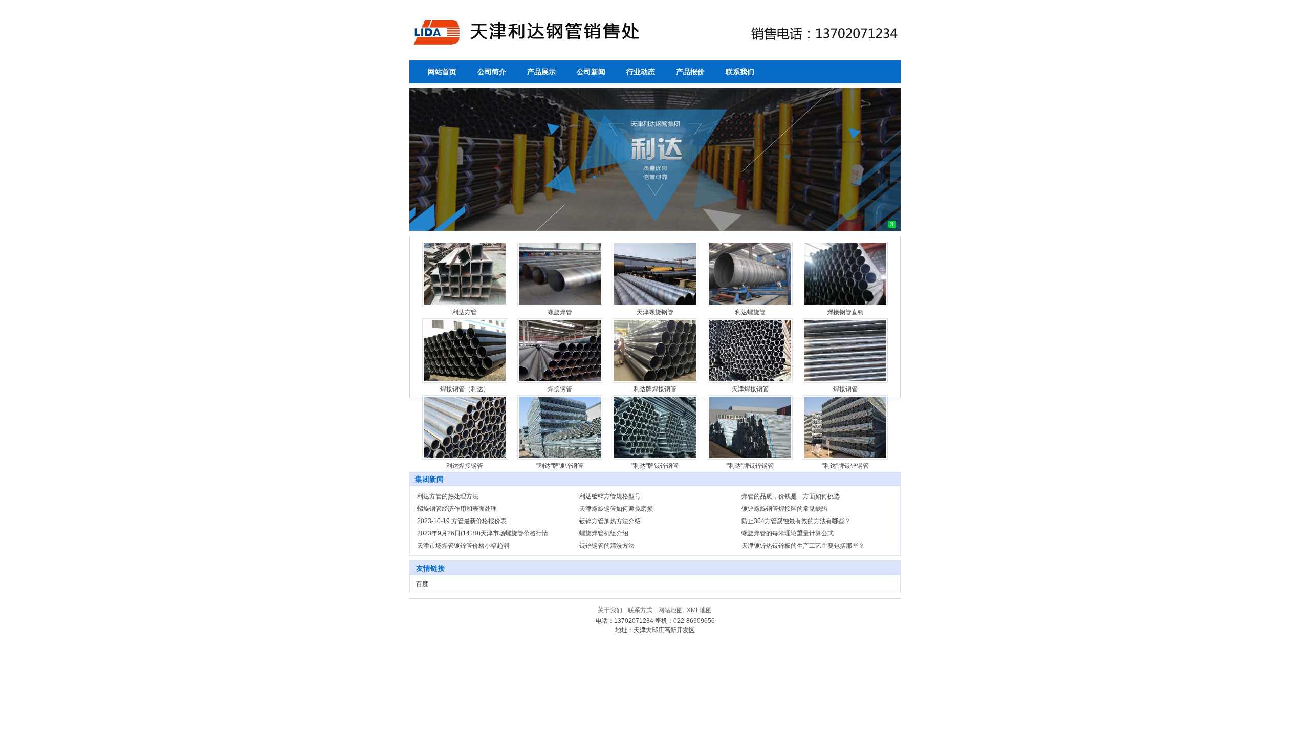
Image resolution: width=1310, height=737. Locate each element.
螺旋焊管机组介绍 (603, 533)
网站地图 (670, 610)
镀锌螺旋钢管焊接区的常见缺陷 (784, 508)
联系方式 (640, 610)
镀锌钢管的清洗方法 (607, 545)
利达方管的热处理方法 (447, 496)
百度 (422, 584)
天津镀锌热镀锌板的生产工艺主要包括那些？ (802, 545)
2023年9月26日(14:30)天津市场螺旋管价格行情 (482, 533)
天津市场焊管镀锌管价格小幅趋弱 (463, 545)
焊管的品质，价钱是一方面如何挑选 (790, 496)
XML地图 (699, 610)
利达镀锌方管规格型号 (610, 496)
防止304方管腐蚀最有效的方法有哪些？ (795, 521)
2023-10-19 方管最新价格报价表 (462, 521)
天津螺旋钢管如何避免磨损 (616, 508)
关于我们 (610, 610)
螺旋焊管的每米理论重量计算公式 (787, 533)
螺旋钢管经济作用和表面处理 (457, 508)
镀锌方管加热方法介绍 (610, 521)
